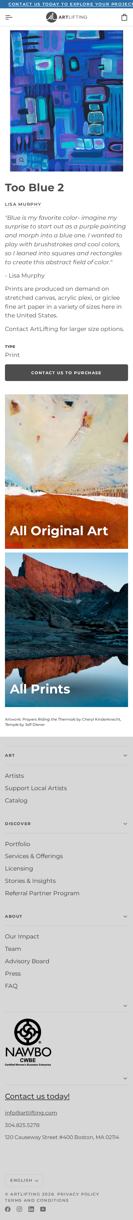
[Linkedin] (31, 1209)
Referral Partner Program (42, 893)
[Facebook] (8, 1209)
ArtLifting (25, 1194)
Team (13, 948)
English (21, 1180)
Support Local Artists (36, 788)
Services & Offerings (34, 856)
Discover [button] (18, 823)
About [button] (14, 916)
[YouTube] (43, 1209)
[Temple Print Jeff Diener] (66, 630)
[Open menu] (14, 17)
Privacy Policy (78, 1194)
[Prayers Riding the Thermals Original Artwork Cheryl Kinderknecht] (66, 471)
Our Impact (22, 936)
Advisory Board (27, 961)
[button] (66, 1006)
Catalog (16, 800)
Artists (14, 775)
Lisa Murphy (23, 204)
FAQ (11, 985)
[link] (66, 372)
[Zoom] (66, 101)
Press (13, 973)
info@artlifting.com (31, 1113)
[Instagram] (19, 1209)
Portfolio (17, 844)
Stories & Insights (30, 880)
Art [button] (10, 755)
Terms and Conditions (37, 1200)
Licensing (19, 868)
